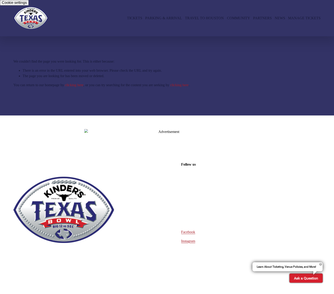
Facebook (188, 232)
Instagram (188, 241)
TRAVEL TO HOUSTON (204, 18)
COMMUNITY (238, 18)
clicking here (74, 85)
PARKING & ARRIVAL (163, 18)
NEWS (280, 18)
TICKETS (134, 18)
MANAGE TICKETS (304, 18)
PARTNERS (262, 18)
